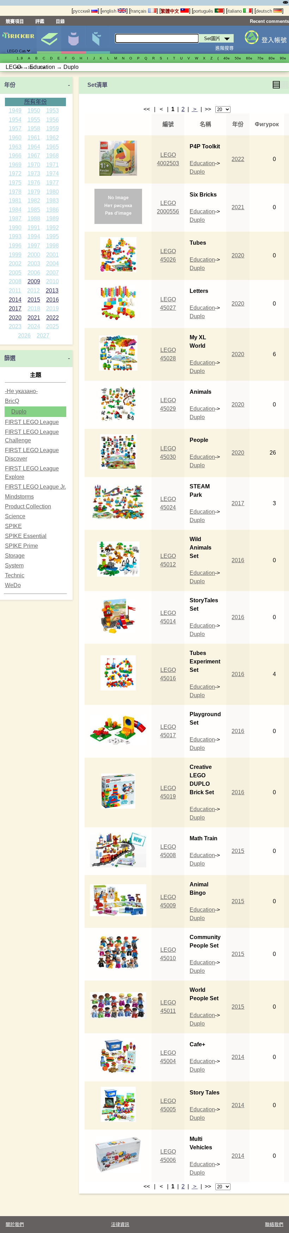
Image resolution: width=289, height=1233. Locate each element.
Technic (14, 575)
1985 (33, 210)
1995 (52, 236)
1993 (15, 236)
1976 (33, 183)
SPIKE (13, 526)
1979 (33, 192)
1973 (33, 173)
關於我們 (15, 1224)
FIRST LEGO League (32, 422)
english (110, 11)
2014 (15, 300)
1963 (15, 147)
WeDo (13, 585)
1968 (52, 156)
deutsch (264, 11)
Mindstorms (19, 497)
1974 (52, 173)
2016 (52, 300)
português (204, 11)
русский (82, 11)
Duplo (18, 412)
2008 (15, 281)
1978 (15, 192)
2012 (33, 291)
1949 (15, 111)
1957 (15, 128)
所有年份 (35, 102)
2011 (15, 291)
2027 (43, 336)
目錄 (60, 21)
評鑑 (39, 21)
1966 (15, 156)
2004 (52, 263)
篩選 (10, 358)
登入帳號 (274, 40)
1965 (52, 147)
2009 (33, 281)
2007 (52, 273)
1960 (15, 138)
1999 (15, 255)
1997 (33, 246)
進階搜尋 (224, 48)
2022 (52, 318)
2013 (52, 291)
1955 (33, 120)
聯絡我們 (274, 1224)
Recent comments (269, 21)
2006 (33, 273)
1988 (33, 218)
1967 (33, 156)
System (14, 566)
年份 (10, 85)
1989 (52, 218)
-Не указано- (21, 391)
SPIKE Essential (26, 536)
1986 (52, 210)
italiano (235, 11)
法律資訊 (120, 1224)
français (139, 11)
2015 (33, 300)
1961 (33, 138)
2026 (24, 336)
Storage (15, 556)
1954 (15, 120)
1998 (52, 246)
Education (202, 163)
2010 (52, 281)
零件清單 (98, 39)
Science (15, 516)
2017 (15, 309)
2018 (33, 309)
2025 (52, 326)
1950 (33, 111)
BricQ (12, 401)
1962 (52, 138)
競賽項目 (15, 21)
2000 (33, 255)
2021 (33, 318)
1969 (15, 165)
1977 (52, 183)
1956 (52, 120)
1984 (15, 210)
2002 (15, 263)
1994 (33, 236)
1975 (15, 183)
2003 (33, 263)
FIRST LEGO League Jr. (35, 487)
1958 (33, 128)
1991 (33, 228)
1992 (52, 228)
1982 (33, 201)
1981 (15, 201)
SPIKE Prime (21, 546)
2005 (15, 273)
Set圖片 (49, 39)
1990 (15, 228)
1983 (52, 201)
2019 (52, 309)
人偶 (73, 39)
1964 (33, 147)
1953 (52, 111)
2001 (52, 255)
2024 (33, 326)
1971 (52, 165)
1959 (52, 128)
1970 (33, 165)
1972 (15, 173)
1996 (15, 246)
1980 (52, 192)
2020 (15, 318)
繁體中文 (170, 11)
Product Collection (28, 506)
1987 (15, 218)
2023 (15, 326)
